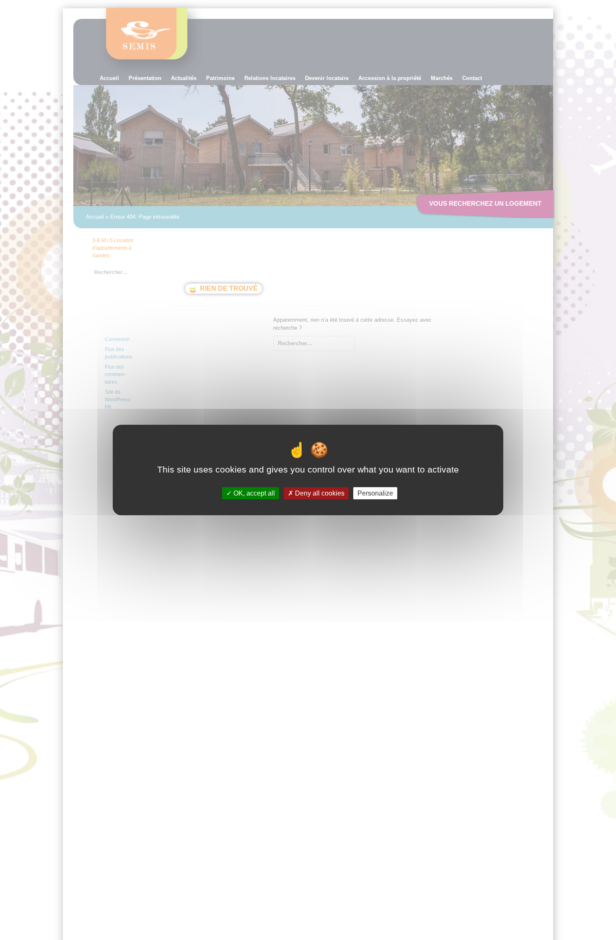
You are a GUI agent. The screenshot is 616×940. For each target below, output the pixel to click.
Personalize (375, 493)
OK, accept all (253, 493)
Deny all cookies (318, 493)
